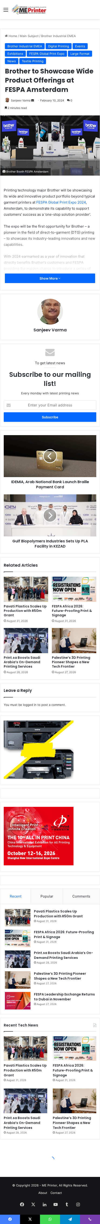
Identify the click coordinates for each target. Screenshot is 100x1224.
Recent (15, 896)
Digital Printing (58, 46)
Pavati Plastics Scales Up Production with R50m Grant (25, 610)
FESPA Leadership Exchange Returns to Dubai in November (64, 997)
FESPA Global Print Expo (46, 53)
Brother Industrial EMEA (58, 36)
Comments (81, 896)
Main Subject (29, 36)
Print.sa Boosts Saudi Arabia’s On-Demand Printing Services (22, 662)
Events (80, 46)
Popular (46, 896)
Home (12, 36)
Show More (49, 278)
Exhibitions (15, 53)
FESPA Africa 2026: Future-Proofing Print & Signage (72, 610)
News (11, 61)
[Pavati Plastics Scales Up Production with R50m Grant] (26, 589)
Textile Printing (32, 61)
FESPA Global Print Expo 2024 (61, 202)
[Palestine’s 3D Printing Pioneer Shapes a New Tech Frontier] (74, 640)
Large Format (80, 53)
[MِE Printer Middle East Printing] (30, 9)
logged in (30, 705)
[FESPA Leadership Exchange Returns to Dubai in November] (17, 1000)
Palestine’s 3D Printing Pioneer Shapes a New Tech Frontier (71, 662)
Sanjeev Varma (20, 100)
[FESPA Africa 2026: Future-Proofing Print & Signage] (74, 589)
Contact (56, 1193)
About (42, 1193)
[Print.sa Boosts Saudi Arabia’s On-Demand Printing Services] (26, 640)
